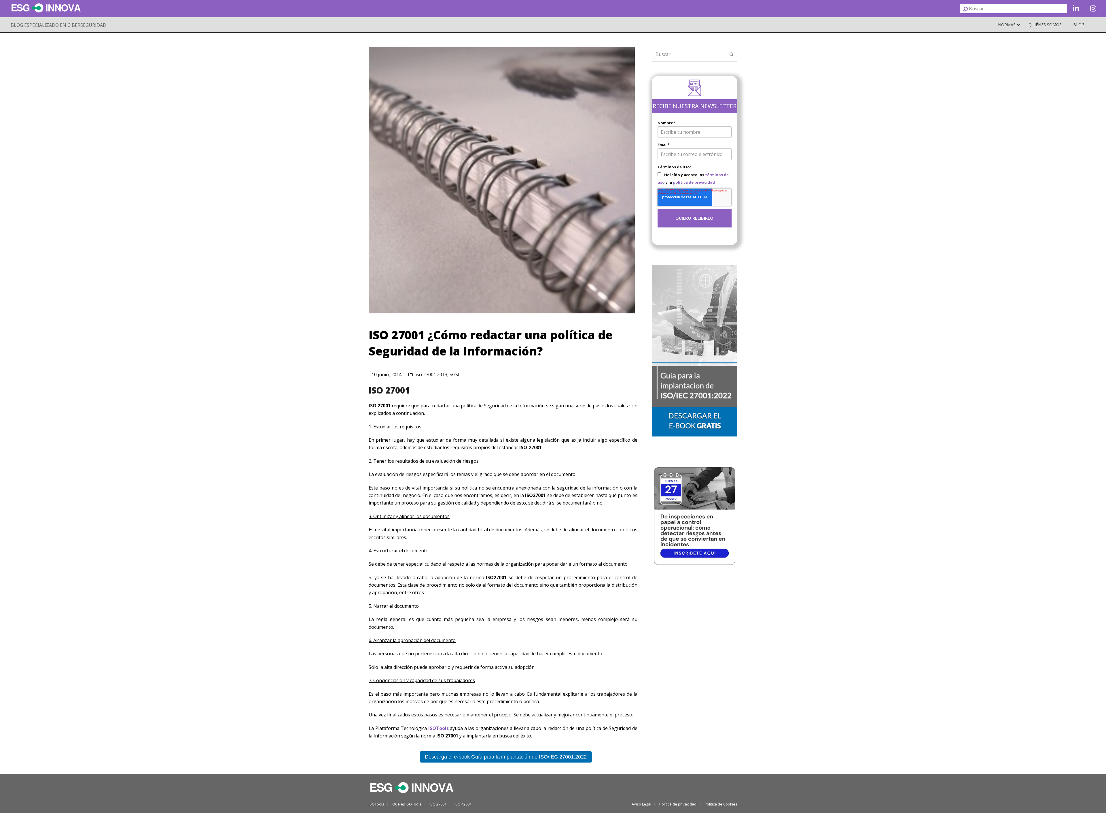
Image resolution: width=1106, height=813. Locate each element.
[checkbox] (695, 178)
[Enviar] (965, 9)
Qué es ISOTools (406, 804)
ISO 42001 (462, 804)
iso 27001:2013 (431, 374)
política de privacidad (694, 182)
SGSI (454, 374)
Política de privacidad (678, 804)
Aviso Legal (641, 804)
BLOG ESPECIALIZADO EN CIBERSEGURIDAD (58, 25)
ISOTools (376, 804)
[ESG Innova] (412, 787)
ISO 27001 (389, 390)
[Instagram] (1093, 9)
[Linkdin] (1076, 9)
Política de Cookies (720, 804)
